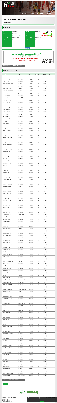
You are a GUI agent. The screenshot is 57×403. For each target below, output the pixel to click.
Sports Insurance (40, 13)
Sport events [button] (24, 13)
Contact (51, 13)
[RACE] (47, 34)
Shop (47, 13)
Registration (32, 13)
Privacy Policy (14, 397)
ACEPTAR (42, 401)
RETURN (5, 383)
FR (52, 2)
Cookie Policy (4, 397)
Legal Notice (9, 397)
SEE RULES (27, 48)
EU (48, 2)
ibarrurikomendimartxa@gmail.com (18, 35)
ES (50, 2)
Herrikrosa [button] (17, 13)
